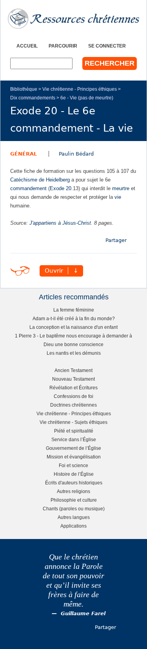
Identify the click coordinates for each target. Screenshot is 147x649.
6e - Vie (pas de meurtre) (86, 97)
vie (117, 197)
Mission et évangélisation (74, 456)
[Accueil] (73, 19)
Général (23, 154)
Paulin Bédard (76, 154)
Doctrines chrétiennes (73, 404)
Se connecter (107, 45)
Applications (73, 525)
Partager (116, 240)
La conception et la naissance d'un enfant (73, 327)
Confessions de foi (73, 396)
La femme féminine (73, 309)
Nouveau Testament (73, 378)
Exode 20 (60, 188)
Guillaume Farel (83, 613)
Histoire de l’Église (74, 474)
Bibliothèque (23, 89)
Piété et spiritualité (73, 430)
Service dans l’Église (73, 439)
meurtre (120, 188)
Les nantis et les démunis (74, 353)
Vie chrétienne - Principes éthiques (79, 89)
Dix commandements (32, 97)
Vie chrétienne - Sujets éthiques (73, 422)
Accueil (27, 45)
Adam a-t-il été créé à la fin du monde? (74, 318)
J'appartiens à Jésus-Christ (60, 223)
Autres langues (74, 517)
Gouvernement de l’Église (73, 448)
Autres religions (73, 491)
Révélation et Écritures (73, 387)
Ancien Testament (73, 370)
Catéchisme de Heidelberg (40, 180)
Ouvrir (54, 270)
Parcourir (63, 45)
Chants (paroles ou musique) (74, 508)
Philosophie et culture (74, 499)
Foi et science (73, 465)
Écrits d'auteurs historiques (73, 482)
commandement (28, 188)
